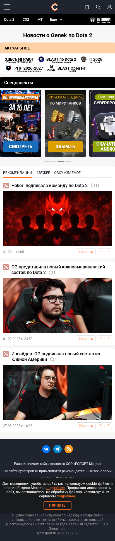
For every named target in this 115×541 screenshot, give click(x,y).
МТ (40, 19)
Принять (57, 505)
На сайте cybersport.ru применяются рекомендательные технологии (57, 471)
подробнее (55, 488)
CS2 (26, 19)
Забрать (20, 146)
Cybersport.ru (46, 533)
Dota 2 (9, 19)
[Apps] (87, 7)
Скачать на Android (65, 146)
